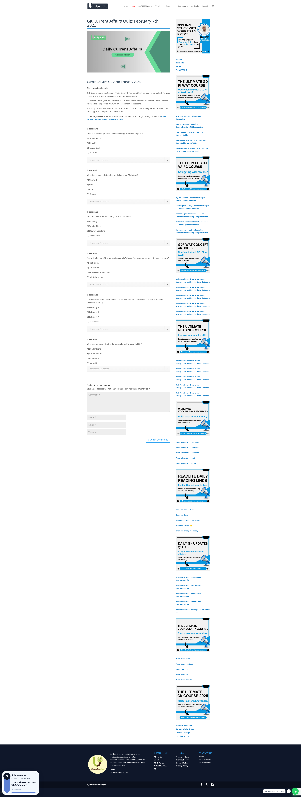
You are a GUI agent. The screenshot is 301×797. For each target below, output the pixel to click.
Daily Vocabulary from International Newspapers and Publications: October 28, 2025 (192, 297)
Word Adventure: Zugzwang (187, 442)
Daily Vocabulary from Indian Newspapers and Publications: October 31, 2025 (192, 362)
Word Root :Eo (182, 669)
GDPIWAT (180, 59)
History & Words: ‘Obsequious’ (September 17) (188, 578)
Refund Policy (182, 763)
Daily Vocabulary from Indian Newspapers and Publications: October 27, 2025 (192, 386)
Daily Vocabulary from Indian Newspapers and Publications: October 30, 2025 (192, 370)
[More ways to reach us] (289, 791)
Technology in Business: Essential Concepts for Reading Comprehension (192, 215)
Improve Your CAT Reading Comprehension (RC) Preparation (189, 125)
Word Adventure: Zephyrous (187, 447)
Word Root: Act (182, 675)
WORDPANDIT (181, 70)
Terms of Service (183, 757)
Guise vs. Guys (182, 515)
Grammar (182, 6)
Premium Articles (183, 736)
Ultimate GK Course (184, 725)
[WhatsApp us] (295, 791)
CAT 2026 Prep (144, 6)
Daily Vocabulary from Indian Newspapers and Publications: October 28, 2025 (192, 378)
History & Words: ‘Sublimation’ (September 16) (188, 602)
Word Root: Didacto (184, 680)
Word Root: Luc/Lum (184, 664)
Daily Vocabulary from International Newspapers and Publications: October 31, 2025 (192, 280)
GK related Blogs (183, 733)
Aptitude (195, 6)
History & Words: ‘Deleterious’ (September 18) (188, 586)
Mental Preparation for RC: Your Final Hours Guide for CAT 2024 (191, 141)
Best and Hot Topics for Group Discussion (188, 117)
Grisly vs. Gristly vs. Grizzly (187, 531)
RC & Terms (159, 763)
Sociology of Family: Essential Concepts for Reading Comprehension (192, 207)
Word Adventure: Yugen (186, 463)
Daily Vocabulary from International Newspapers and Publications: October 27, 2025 (192, 305)
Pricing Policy (182, 766)
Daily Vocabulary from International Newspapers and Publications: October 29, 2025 (192, 313)
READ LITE (180, 63)
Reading (169, 6)
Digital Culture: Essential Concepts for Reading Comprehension (192, 199)
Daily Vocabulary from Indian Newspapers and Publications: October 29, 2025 (192, 394)
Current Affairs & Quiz (185, 729)
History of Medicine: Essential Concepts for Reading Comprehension (192, 223)
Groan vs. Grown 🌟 (184, 525)
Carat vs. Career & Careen (187, 510)
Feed (133, 6)
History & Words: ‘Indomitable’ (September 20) (188, 594)
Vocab (157, 6)
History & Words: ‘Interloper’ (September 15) (193, 610)
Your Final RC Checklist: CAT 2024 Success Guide (189, 133)
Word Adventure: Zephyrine (187, 453)
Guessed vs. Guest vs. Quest (188, 520)
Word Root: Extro (183, 659)
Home (125, 6)
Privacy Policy (182, 760)
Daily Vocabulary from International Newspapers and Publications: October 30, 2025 (192, 289)
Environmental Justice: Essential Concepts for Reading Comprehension (192, 231)
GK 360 (178, 66)
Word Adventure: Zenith (186, 458)
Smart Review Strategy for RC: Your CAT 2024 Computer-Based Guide (193, 149)
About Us (205, 6)
